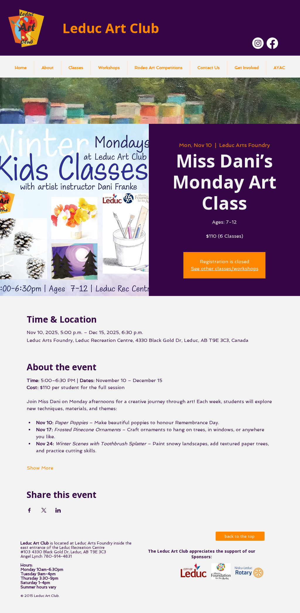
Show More (40, 468)
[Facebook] (272, 43)
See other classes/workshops (224, 268)
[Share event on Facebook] (29, 510)
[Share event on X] (44, 510)
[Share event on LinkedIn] (58, 510)
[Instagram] (258, 43)
